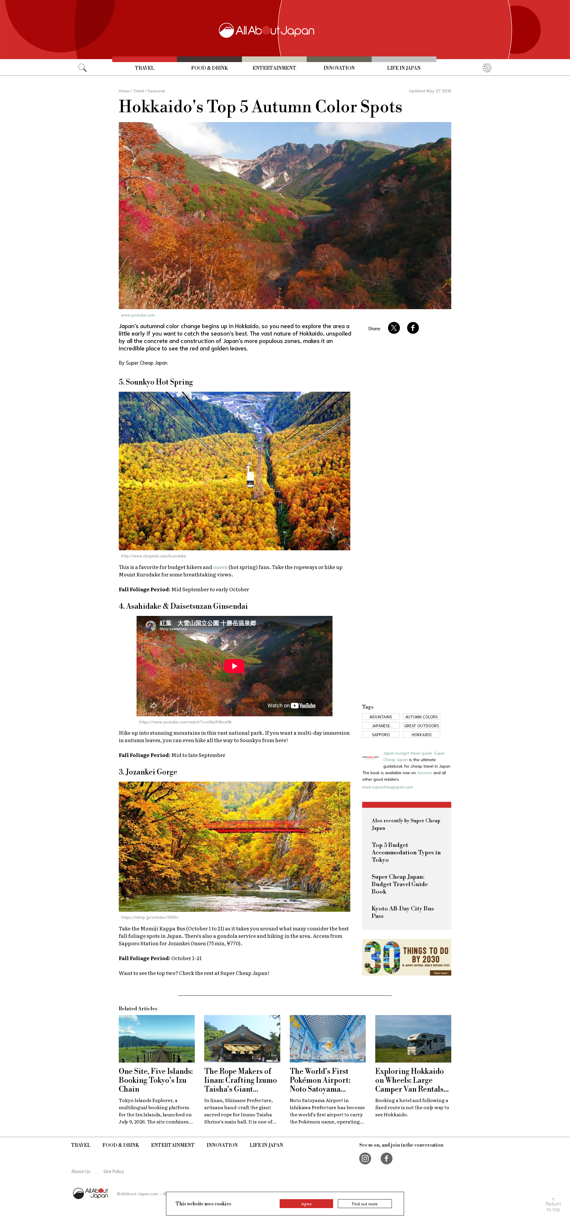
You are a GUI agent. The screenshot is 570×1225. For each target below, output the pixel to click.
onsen (220, 566)
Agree (306, 1203)
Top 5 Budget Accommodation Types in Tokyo (406, 853)
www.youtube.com (138, 314)
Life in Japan (404, 68)
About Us (81, 1171)
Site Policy (113, 1171)
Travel (144, 68)
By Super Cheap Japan (143, 362)
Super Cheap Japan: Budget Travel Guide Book (400, 884)
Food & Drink (209, 68)
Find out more (365, 1203)
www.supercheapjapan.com (387, 786)
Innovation (339, 68)
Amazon (424, 772)
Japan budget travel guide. (408, 752)
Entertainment (274, 68)
